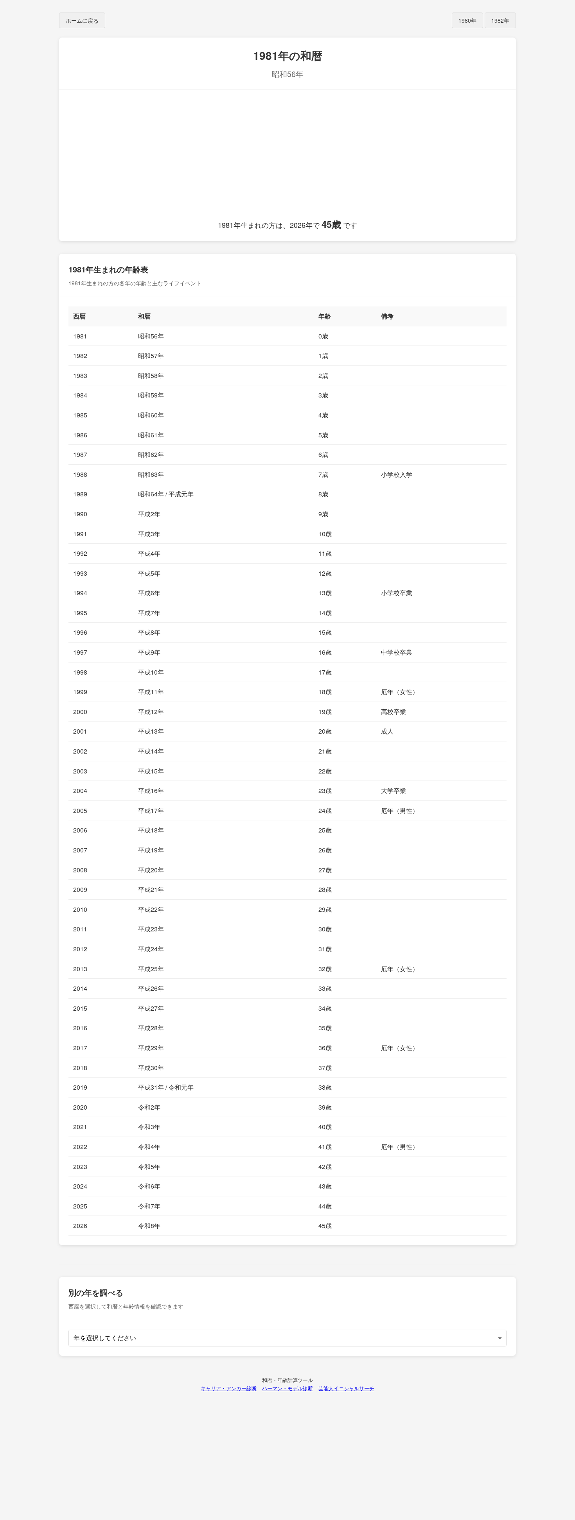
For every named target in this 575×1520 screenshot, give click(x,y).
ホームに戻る (82, 20)
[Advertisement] (287, 158)
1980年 (467, 20)
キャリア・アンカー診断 (229, 1388)
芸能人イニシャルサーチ (346, 1388)
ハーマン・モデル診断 (287, 1388)
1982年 (500, 20)
